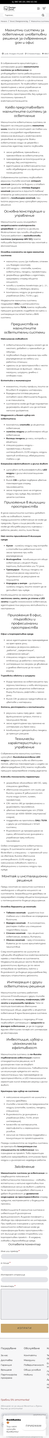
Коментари (7, 1286)
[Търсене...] (43, 15)
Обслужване (32, 1348)
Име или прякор (9, 1251)
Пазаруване (8, 1348)
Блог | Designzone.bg (19, 21)
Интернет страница (13, 1274)
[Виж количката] (44, 8)
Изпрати (24, 1328)
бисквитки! (13, 1431)
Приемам (34, 1425)
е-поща (5, 1263)
